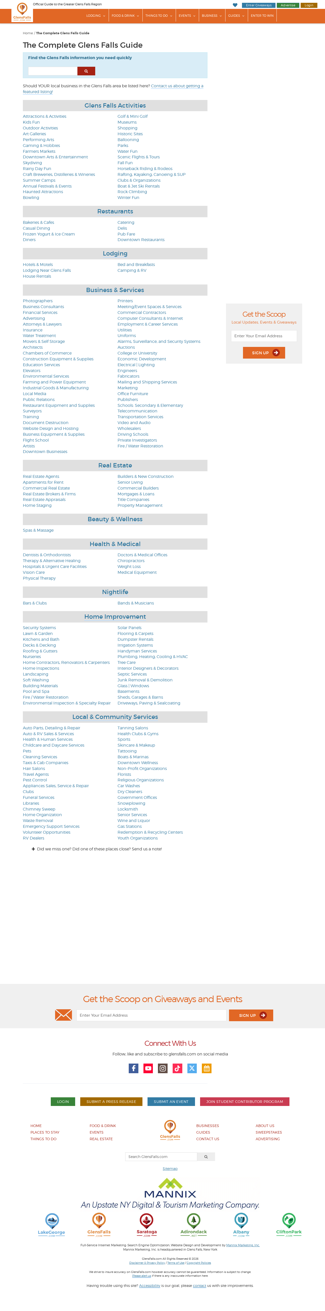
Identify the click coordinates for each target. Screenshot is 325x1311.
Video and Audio (134, 422)
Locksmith (128, 809)
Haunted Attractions (43, 191)
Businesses (207, 1125)
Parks (123, 145)
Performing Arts (38, 139)
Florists (124, 774)
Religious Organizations (141, 780)
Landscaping (35, 674)
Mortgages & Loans (136, 494)
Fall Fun (125, 162)
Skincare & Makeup (136, 745)
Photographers (38, 300)
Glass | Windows (133, 685)
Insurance (32, 330)
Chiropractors (131, 560)
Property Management (140, 505)
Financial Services (40, 312)
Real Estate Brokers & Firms (49, 494)
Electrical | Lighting (136, 364)
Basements (128, 691)
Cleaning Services (40, 756)
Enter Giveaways (258, 5)
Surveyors (32, 411)
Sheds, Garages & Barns (140, 697)
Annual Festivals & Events (47, 186)
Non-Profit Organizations (142, 768)
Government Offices (137, 797)
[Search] (206, 1156)
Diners (29, 239)
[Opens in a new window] (52, 1224)
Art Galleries (34, 133)
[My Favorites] (235, 5)
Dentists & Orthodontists (47, 554)
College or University (137, 353)
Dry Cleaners (130, 791)
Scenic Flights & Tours (139, 157)
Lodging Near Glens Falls (47, 270)
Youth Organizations (138, 838)
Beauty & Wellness (115, 519)
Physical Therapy (39, 578)
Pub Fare (126, 234)
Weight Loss (129, 566)
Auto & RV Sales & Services (48, 733)
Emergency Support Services (51, 826)
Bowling (31, 197)
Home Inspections (41, 668)
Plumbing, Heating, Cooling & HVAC (153, 656)
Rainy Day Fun (37, 168)
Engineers (127, 370)
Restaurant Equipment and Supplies (59, 405)
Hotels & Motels (38, 264)
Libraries (31, 803)
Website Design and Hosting (50, 428)
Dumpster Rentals (135, 639)
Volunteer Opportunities (46, 832)
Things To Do (156, 16)
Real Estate (115, 465)
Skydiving (32, 162)
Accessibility (149, 1285)
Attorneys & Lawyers (42, 324)
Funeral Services (38, 797)
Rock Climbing (132, 191)
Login (309, 5)
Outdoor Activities (40, 128)
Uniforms (127, 335)
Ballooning (128, 139)
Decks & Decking (39, 645)
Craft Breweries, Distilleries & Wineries (59, 174)
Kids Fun (31, 122)
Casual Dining (36, 228)
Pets (27, 751)
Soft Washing (36, 680)
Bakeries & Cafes (38, 222)
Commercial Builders (138, 488)
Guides (234, 16)
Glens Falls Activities (115, 105)
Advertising (34, 318)
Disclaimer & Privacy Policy (147, 1263)
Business (209, 16)
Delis (122, 228)
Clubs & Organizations (139, 180)
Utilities (125, 330)
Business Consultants (43, 306)
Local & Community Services (115, 716)
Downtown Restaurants (141, 239)
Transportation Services (140, 416)
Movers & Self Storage (44, 341)
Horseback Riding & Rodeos (145, 168)
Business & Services (115, 290)
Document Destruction (46, 422)
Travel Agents (36, 774)
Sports (124, 739)
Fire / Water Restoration (140, 446)
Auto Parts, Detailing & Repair (51, 728)
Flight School (36, 440)
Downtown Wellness (138, 762)
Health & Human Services (48, 739)
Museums (127, 122)
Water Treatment (39, 335)
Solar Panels (129, 627)
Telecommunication (137, 411)
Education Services (41, 364)
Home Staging (37, 505)
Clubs (28, 791)
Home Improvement (115, 616)
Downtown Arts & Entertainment (55, 157)
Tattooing (127, 751)
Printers (125, 300)
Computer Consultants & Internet (150, 318)
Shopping (127, 128)
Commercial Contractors (142, 312)
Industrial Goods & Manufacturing (56, 387)
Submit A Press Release (111, 1101)
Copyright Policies (199, 1263)
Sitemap (170, 1168)
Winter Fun (128, 197)
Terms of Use (175, 1263)
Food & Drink (123, 16)
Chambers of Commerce (47, 353)
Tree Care (127, 662)
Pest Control (35, 780)
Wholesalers (129, 428)
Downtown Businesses (45, 451)
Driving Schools (133, 434)
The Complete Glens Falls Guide (62, 33)
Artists (29, 446)
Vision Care (34, 572)
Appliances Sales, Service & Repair (56, 785)
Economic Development (142, 359)
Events (185, 16)
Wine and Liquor (134, 820)
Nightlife (115, 592)
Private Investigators (137, 440)
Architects (33, 347)
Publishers (128, 399)
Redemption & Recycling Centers (150, 832)
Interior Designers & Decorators (148, 668)
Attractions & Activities (44, 116)
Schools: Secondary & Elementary (150, 405)
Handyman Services (137, 651)
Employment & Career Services (148, 324)
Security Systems (39, 627)
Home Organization (42, 814)
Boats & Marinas (133, 756)
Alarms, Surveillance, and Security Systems (159, 341)
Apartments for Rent (43, 482)
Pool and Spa (36, 691)
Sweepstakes (269, 1132)
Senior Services (132, 814)
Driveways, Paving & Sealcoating (149, 703)
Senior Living (130, 482)
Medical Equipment (137, 572)
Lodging (93, 16)
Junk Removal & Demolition (145, 680)
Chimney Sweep (39, 809)
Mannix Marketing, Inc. (243, 1245)
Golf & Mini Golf (133, 116)
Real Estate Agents (41, 476)
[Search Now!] (86, 71)
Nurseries (32, 656)
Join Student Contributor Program (244, 1101)
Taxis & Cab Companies (45, 762)
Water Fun (128, 151)
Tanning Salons (133, 728)
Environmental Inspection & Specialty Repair (67, 703)
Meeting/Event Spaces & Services (150, 306)
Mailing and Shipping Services (147, 382)
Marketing (128, 387)
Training (31, 416)
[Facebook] (133, 1068)
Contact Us (207, 1139)
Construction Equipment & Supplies (58, 359)
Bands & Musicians (136, 603)
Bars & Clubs (35, 603)
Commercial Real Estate (46, 488)
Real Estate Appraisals (44, 499)
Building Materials (40, 685)
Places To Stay (44, 1132)
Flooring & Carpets (135, 633)
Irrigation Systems (135, 645)
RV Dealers (33, 838)
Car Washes (129, 785)
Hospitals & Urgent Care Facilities (55, 566)
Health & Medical (115, 544)
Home (28, 33)
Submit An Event (171, 1101)
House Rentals (37, 276)
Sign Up (261, 352)
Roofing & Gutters (40, 651)
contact (199, 1285)
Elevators (31, 370)
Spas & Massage (38, 530)
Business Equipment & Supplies (54, 434)
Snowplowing (131, 803)
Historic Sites (130, 133)
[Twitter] (192, 1068)
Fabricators (128, 376)
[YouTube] (148, 1068)
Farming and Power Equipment (54, 382)
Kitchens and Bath (41, 639)
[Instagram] (163, 1068)
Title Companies (133, 499)
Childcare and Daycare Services (53, 745)
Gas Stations (130, 826)
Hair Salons (34, 768)
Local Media (34, 393)
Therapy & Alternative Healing (51, 560)
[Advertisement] (162, 922)
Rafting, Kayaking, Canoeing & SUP (152, 174)
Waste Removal (38, 820)
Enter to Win (262, 16)
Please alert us (141, 1276)
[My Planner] (207, 1068)
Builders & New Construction (146, 476)
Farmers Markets (39, 151)
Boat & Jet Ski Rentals (139, 186)
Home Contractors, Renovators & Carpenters (66, 662)
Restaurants (115, 211)
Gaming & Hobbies (41, 145)
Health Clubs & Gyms (138, 733)
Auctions (126, 347)
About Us (265, 1125)
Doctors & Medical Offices (142, 554)
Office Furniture (133, 393)
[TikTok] (177, 1068)
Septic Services (132, 674)
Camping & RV (132, 270)
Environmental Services (46, 376)
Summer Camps (39, 180)
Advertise (288, 5)
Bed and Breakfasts (136, 264)
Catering (126, 222)
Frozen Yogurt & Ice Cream (49, 234)
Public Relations (39, 399)
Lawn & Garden (38, 633)
